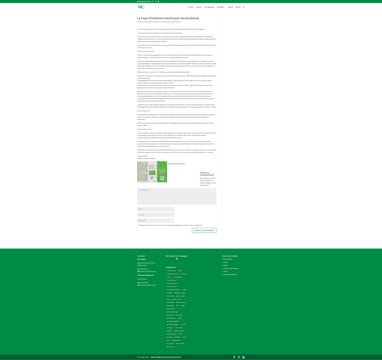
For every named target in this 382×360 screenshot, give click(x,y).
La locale (198, 7)
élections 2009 (180, 343)
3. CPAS (168, 277)
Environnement (170, 308)
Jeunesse (183, 324)
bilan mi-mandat (180, 296)
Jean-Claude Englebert (172, 321)
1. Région (180, 270)
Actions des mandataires (173, 289)
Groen (226, 271)
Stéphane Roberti (176, 340)
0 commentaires (175, 22)
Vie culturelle (170, 343)
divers (177, 305)
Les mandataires (209, 7)
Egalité (183, 305)
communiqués (170, 302)
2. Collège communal (172, 274)
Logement (169, 331)
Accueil (190, 7)
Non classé (169, 337)
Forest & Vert (170, 315)
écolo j (226, 262)
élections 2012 (170, 346)
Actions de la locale (163, 22)
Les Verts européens (230, 274)
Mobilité (180, 334)
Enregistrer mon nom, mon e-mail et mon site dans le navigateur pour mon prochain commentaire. (171, 225)
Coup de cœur (170, 305)
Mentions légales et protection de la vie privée (166, 357)
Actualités (220, 7)
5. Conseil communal (172, 283)
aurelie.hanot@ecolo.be (148, 285)
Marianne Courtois (171, 334)
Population (177, 337)
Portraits (184, 337)
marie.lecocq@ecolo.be (148, 271)
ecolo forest (143, 22)
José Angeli (169, 327)
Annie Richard (170, 296)
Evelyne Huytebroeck (172, 312)
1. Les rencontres (171, 270)
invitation (179, 318)
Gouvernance (179, 315)
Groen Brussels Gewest (231, 268)
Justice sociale (179, 327)
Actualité (184, 289)
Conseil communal (181, 302)
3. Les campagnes (177, 277)
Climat (168, 299)
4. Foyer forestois (171, 280)
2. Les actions (183, 274)
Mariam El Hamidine (179, 331)
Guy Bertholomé (170, 318)
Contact (238, 7)
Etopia (226, 265)
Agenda (230, 7)
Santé (168, 340)
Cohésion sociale (176, 299)
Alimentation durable (179, 293)
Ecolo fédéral (228, 259)
